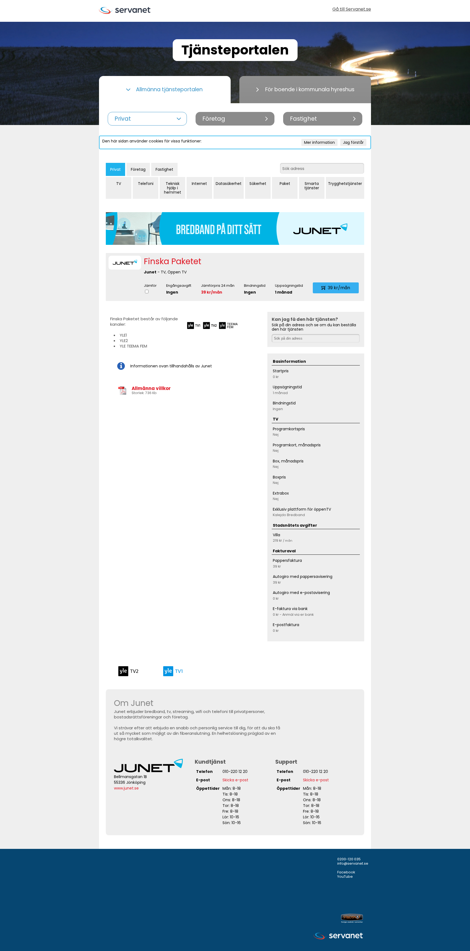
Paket (285, 183)
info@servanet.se (352, 863)
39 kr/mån (211, 292)
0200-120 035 (349, 859)
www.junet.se (126, 788)
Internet (199, 183)
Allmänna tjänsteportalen (169, 89)
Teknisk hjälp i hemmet (172, 188)
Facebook (346, 872)
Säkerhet (257, 183)
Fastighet (164, 169)
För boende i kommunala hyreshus (309, 89)
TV (118, 183)
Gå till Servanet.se (351, 9)
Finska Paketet (172, 261)
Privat (115, 169)
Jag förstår (353, 142)
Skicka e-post (235, 780)
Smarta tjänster (311, 186)
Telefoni (145, 183)
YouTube (345, 876)
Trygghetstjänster (345, 183)
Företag (138, 169)
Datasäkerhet (229, 183)
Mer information (319, 142)
